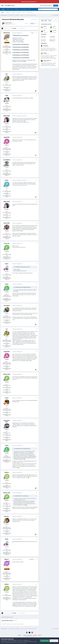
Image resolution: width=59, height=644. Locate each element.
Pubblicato (17, 32)
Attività (8, 9)
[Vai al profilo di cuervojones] (6, 309)
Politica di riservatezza (27, 635)
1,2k (7, 45)
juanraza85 (7, 223)
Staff (24, 12)
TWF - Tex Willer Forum (8, 5)
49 (7, 190)
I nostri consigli (23, 9)
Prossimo (14, 28)
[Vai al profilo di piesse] (6, 184)
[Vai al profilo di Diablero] (6, 476)
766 (7, 273)
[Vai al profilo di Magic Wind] (6, 119)
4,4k (7, 482)
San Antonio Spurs (7, 421)
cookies (25, 640)
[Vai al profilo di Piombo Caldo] (6, 378)
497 (7, 84)
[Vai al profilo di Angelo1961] (6, 141)
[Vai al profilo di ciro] (6, 333)
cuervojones (6, 305)
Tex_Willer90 (6, 159)
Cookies (39, 635)
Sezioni (2, 12)
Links (12, 9)
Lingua (19, 635)
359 (7, 315)
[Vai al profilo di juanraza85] (6, 227)
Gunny (6, 263)
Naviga (3, 9)
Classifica (17, 9)
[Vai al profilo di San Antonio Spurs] (6, 425)
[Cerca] (57, 9)
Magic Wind (7, 115)
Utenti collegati (29, 12)
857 (7, 147)
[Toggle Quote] (14, 266)
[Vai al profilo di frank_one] (6, 247)
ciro (7, 329)
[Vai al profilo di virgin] (6, 99)
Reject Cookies (54, 640)
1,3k (7, 384)
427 (7, 339)
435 (7, 169)
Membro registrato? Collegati (46, 5)
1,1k (7, 253)
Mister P (7, 559)
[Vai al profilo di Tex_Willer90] (6, 163)
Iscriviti (55, 5)
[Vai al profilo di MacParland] (3, 23)
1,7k (7, 233)
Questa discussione (50, 9)
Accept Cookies (45, 640)
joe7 (7, 74)
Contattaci (35, 635)
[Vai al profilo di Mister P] (6, 563)
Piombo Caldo (6, 374)
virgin (6, 95)
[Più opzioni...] (36, 33)
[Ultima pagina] (17, 28)
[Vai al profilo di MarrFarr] (6, 520)
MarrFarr (6, 516)
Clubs (29, 9)
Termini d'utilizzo (4, 640)
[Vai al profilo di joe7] (6, 78)
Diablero (6, 472)
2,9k (7, 294)
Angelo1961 (7, 137)
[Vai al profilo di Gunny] (6, 267)
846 (7, 125)
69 (7, 407)
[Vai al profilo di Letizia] (6, 288)
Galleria (13, 12)
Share (27, 23)
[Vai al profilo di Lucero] (6, 402)
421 (7, 526)
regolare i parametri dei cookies (31, 641)
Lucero (6, 397)
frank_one (6, 243)
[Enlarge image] (20, 35)
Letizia (6, 284)
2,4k (7, 105)
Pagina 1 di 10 (22, 28)
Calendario (8, 12)
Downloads (19, 12)
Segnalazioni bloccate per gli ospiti (28, 1)
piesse (6, 180)
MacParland (9, 22)
